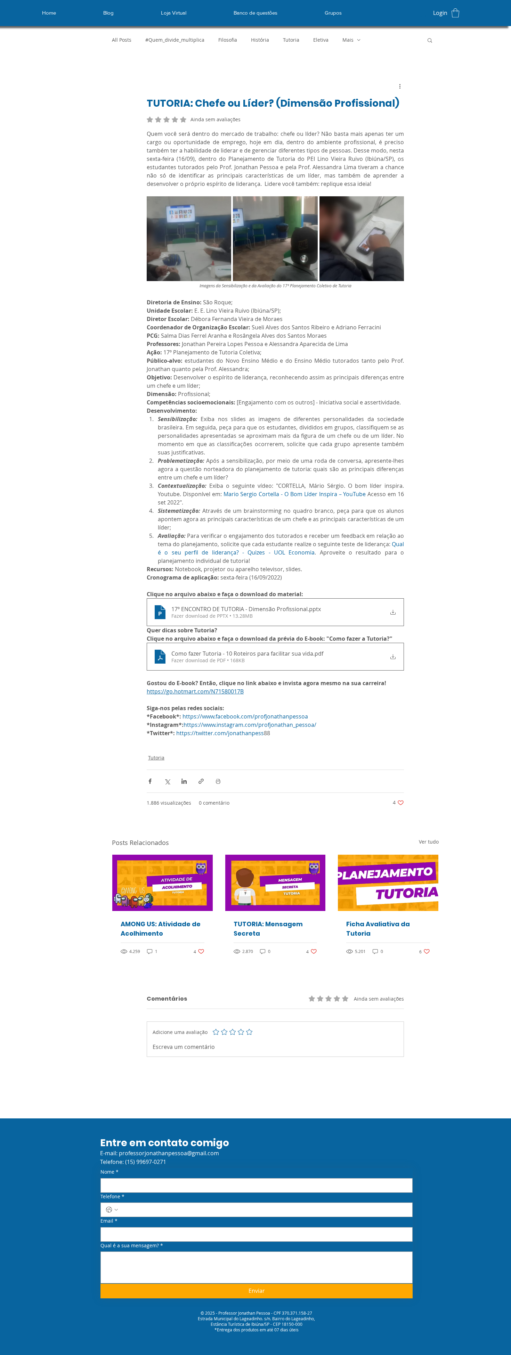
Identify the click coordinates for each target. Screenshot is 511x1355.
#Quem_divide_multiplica (174, 39)
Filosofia (227, 39)
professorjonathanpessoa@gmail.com (169, 1153)
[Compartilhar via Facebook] (150, 781)
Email (108, 1220)
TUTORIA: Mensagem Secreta (268, 929)
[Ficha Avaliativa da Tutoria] (388, 883)
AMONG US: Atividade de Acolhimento (161, 929)
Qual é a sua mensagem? (131, 1245)
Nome (109, 1171)
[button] (455, 12)
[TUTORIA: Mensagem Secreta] (275, 883)
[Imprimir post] (218, 781)
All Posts (121, 39)
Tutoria (291, 39)
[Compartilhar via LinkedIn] (184, 781)
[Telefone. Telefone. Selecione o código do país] (112, 1210)
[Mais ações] (400, 86)
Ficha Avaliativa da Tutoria (378, 929)
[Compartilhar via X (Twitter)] (167, 781)
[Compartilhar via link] (201, 781)
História (260, 39)
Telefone (112, 1196)
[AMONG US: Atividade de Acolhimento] (162, 883)
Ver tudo (429, 841)
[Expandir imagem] (189, 238)
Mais (348, 39)
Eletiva (320, 39)
